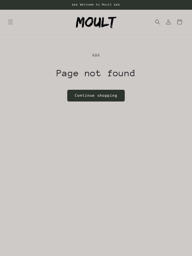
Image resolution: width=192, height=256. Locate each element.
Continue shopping (96, 95)
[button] (10, 22)
